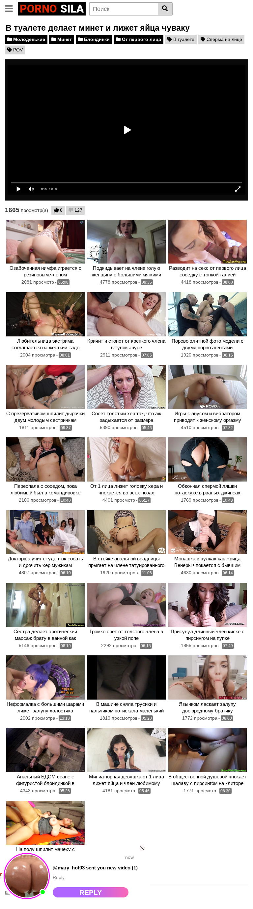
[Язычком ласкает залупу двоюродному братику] (207, 677)
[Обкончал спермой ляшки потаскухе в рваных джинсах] (207, 459)
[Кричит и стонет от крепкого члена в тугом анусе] (126, 314)
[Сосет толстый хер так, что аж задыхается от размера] (126, 387)
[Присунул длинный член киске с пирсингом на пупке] (207, 605)
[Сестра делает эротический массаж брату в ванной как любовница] (45, 605)
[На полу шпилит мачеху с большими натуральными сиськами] (45, 823)
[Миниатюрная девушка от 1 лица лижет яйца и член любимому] (126, 750)
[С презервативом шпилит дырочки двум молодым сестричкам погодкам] (45, 387)
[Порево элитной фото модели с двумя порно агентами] (207, 314)
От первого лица (141, 39)
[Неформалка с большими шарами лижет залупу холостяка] (45, 677)
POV (17, 49)
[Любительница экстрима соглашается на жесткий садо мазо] (45, 314)
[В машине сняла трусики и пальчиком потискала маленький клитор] (126, 677)
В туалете (183, 39)
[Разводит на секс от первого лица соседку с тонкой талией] (207, 242)
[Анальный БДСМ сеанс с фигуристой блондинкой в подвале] (45, 750)
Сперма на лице (223, 39)
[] (165, 9)
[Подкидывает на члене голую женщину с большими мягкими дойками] (126, 242)
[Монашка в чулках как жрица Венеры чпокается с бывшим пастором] (207, 532)
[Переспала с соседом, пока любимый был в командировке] (45, 459)
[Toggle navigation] (11, 8)
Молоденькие (28, 39)
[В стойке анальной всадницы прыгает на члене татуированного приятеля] (126, 532)
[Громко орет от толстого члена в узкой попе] (126, 605)
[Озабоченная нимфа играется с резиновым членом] (45, 242)
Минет (64, 39)
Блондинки (96, 39)
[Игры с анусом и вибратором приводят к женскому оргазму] (207, 387)
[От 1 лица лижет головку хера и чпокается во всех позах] (126, 459)
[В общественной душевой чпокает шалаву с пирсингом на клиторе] (207, 750)
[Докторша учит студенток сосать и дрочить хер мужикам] (45, 532)
